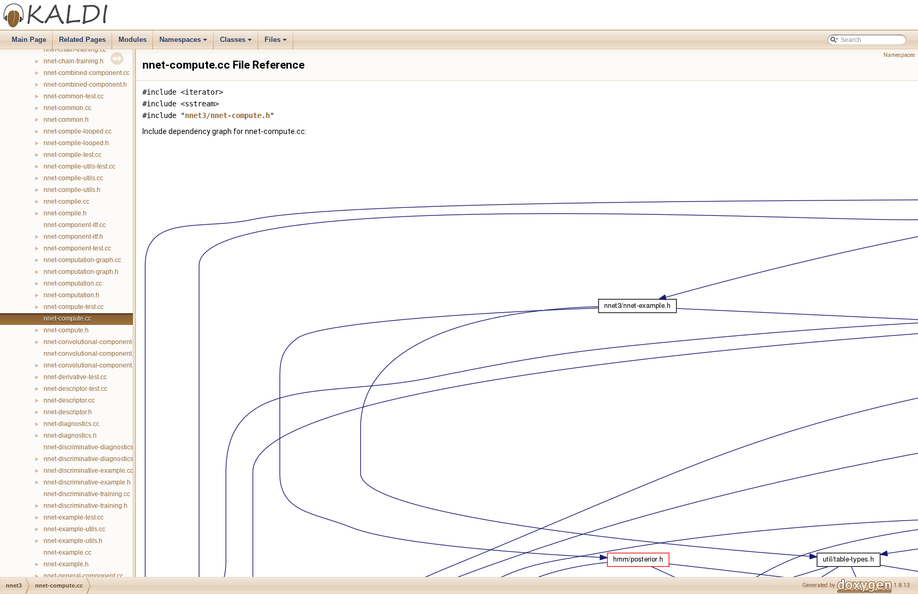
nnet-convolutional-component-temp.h (99, 342)
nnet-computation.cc (73, 283)
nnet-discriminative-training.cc (87, 494)
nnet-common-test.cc (74, 96)
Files (276, 42)
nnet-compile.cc (66, 201)
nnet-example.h (66, 564)
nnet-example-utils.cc (74, 529)
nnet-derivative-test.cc (75, 377)
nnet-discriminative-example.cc (88, 470)
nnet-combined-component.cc (87, 73)
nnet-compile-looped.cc (78, 131)
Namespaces (184, 42)
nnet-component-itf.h (73, 236)
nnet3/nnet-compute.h (227, 115)
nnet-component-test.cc (77, 248)
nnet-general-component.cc (83, 576)
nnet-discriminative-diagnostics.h (91, 459)
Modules (132, 40)
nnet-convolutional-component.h (90, 365)
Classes (236, 42)
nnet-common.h (66, 119)
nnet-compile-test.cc (72, 154)
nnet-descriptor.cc (69, 400)
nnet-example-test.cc (74, 517)
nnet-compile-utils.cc (73, 178)
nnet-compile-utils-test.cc (79, 166)
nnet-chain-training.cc (75, 49)
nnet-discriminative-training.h (86, 505)
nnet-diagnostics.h (70, 435)
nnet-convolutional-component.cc (92, 353)
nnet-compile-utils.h (72, 190)
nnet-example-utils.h (73, 541)
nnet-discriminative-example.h (87, 482)
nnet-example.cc (67, 552)
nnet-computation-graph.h (81, 271)
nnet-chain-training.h (74, 61)
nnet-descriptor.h (68, 412)
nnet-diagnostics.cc (71, 424)
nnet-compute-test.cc (74, 307)
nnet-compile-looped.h (76, 143)
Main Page (29, 40)
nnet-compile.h (65, 213)
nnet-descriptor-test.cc (75, 388)
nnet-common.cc (67, 108)
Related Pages (82, 40)
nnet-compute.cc (67, 318)
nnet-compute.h (66, 330)
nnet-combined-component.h (85, 84)
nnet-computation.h (71, 295)
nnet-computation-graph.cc (82, 260)
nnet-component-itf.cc (75, 225)
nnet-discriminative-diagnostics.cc (92, 447)
